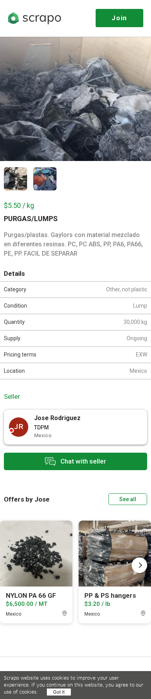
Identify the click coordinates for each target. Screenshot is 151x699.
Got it (59, 692)
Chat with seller (82, 461)
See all (127, 499)
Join (119, 18)
